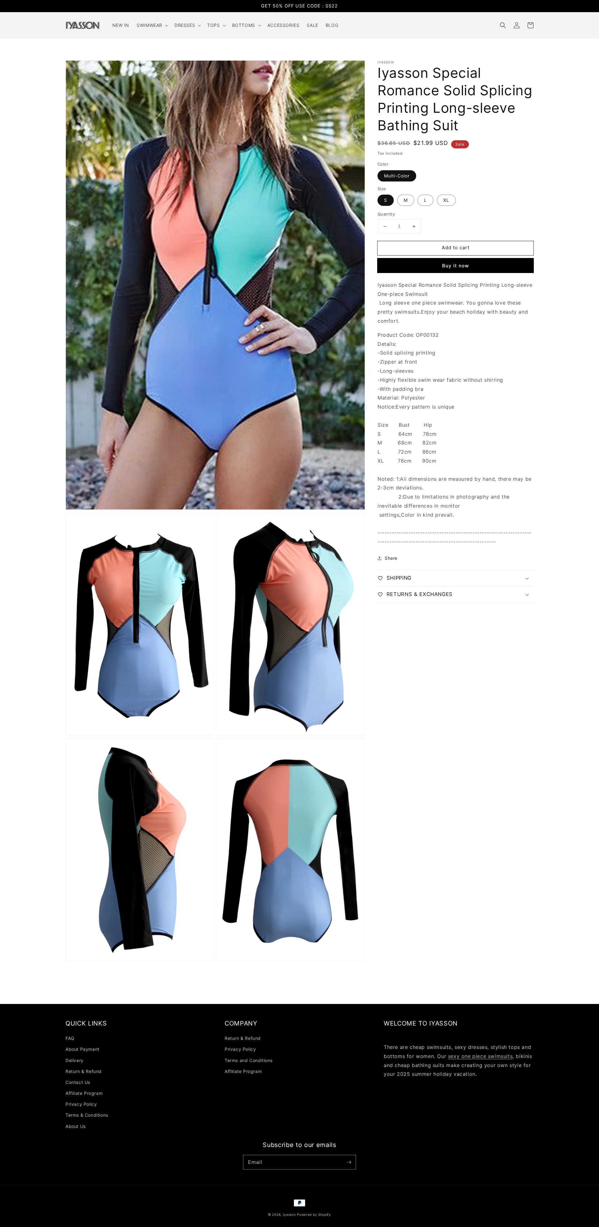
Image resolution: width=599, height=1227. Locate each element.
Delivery (75, 1060)
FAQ (70, 1038)
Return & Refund (84, 1071)
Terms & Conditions (87, 1115)
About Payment (83, 1049)
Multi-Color (397, 175)
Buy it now (455, 266)
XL (446, 200)
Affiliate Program (84, 1093)
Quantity (386, 214)
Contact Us (78, 1082)
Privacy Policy (81, 1104)
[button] (503, 25)
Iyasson (289, 1214)
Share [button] (391, 558)
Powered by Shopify (314, 1214)
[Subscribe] (349, 1162)
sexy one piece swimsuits (480, 1056)
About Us (76, 1126)
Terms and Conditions (249, 1060)
